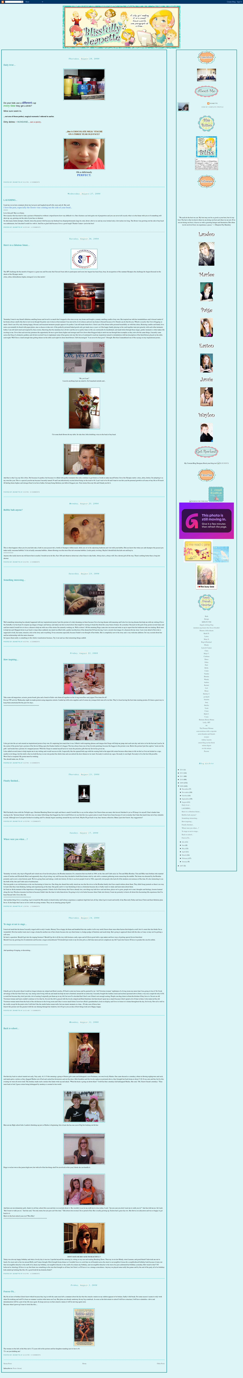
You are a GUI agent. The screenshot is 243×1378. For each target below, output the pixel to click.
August (184, 802)
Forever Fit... (10, 1291)
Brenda (206, 676)
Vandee (206, 674)
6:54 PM (26, 562)
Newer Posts (8, 1363)
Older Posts (161, 1363)
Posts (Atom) (17, 1368)
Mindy (206, 645)
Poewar (206, 751)
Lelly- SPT (206, 722)
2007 (181, 866)
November (185, 792)
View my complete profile (212, 107)
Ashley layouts (206, 740)
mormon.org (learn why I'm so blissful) (206, 628)
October (184, 795)
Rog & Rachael (206, 642)
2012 (181, 773)
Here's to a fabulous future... (17, 244)
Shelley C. (206, 694)
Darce (206, 659)
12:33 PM (26, 1355)
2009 (181, 783)
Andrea (206, 682)
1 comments (35, 906)
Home (84, 1363)
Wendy (206, 679)
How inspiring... (11, 659)
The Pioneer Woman (206, 728)
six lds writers (206, 748)
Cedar (207, 671)
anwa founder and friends (206, 734)
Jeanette (214, 103)
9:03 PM (26, 641)
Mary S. (206, 639)
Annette (206, 699)
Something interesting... (15, 579)
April (183, 852)
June (183, 845)
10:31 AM (26, 1010)
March (184, 855)
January (184, 861)
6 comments (36, 1355)
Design (206, 619)
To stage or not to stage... (15, 924)
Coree (207, 711)
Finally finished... (12, 780)
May (183, 848)
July (183, 842)
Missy (206, 691)
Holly (206, 668)
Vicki (206, 708)
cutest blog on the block (206, 742)
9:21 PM (26, 182)
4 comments (35, 182)
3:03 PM (26, 492)
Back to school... (11, 1028)
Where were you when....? (16, 839)
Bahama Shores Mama (206, 719)
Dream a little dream (206, 630)
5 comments (36, 821)
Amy (206, 702)
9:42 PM (26, 1273)
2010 (181, 779)
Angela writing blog (206, 625)
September (185, 799)
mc (207, 725)
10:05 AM (26, 227)
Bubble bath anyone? (13, 509)
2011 (181, 776)
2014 (181, 769)
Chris (206, 651)
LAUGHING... (10, 199)
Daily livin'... (10, 64)
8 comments (35, 492)
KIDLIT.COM (206, 622)
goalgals (206, 697)
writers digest (206, 745)
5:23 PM (26, 763)
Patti (206, 665)
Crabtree (206, 656)
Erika (206, 662)
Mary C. (206, 653)
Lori (206, 688)
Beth (206, 616)
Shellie (206, 705)
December (185, 789)
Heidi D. (206, 633)
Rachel (206, 685)
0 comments (35, 763)
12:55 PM (26, 821)
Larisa (206, 636)
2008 (181, 786)
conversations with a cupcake (206, 731)
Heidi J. (206, 714)
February (185, 858)
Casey (206, 717)
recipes (206, 737)
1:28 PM (26, 906)
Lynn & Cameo (206, 648)
